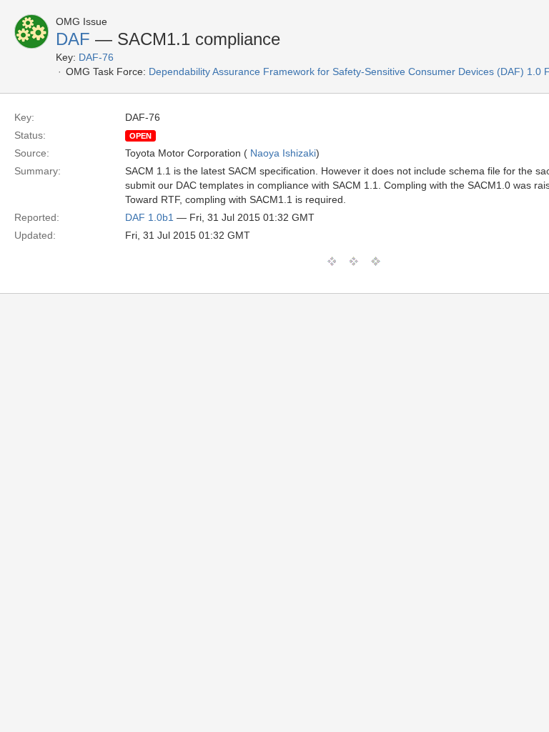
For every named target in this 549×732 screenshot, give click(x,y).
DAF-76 (96, 57)
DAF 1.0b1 (149, 217)
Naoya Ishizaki (283, 153)
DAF (73, 39)
